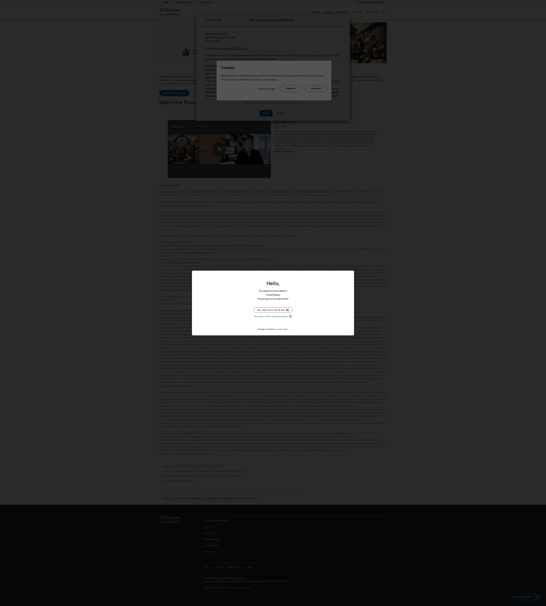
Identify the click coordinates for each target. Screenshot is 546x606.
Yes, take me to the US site (271, 310)
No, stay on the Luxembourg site (271, 316)
